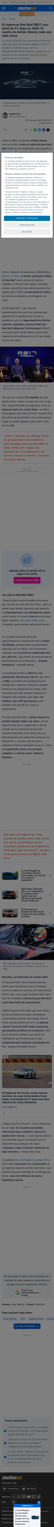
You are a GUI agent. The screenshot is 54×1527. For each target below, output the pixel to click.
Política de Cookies (35, 210)
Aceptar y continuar (27, 218)
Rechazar (27, 232)
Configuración (27, 225)
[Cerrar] (38, 1502)
